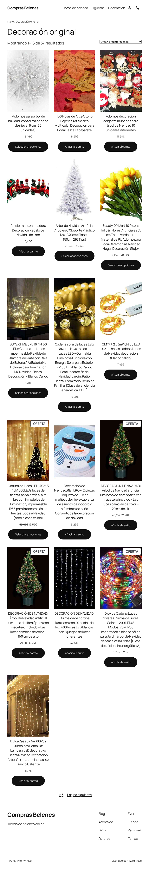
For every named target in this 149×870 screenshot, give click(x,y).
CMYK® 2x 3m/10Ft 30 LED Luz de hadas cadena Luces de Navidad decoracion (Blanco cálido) (120, 351)
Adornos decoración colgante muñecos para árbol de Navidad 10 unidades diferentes (120, 123)
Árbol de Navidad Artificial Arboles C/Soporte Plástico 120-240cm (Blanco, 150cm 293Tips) (74, 232)
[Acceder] (129, 8)
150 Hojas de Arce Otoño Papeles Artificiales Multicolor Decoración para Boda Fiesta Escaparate (74, 123)
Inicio (10, 21)
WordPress (135, 860)
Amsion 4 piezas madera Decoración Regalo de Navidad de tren (28, 230)
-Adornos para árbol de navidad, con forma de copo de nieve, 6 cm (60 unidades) (28, 123)
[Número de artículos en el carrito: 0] (137, 8)
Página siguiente (79, 795)
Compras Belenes (23, 7)
